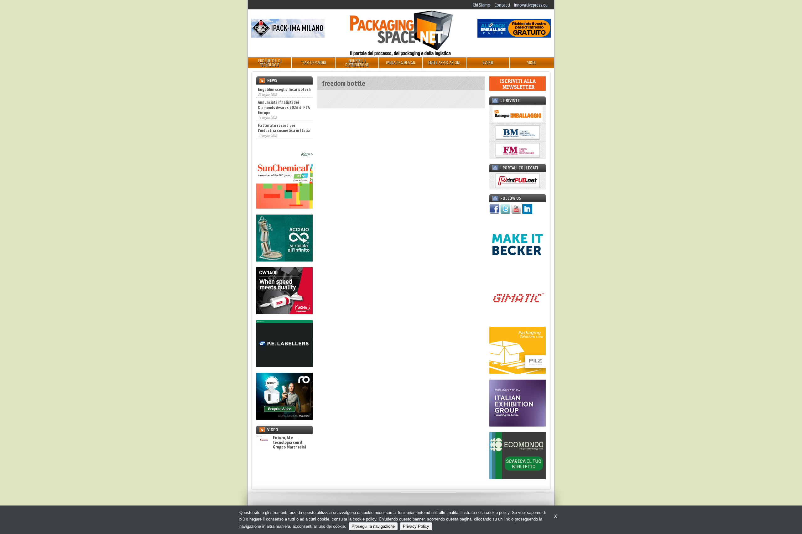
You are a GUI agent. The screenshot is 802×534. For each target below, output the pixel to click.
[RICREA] (284, 260)
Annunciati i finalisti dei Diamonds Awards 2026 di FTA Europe (284, 102)
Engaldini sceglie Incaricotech (284, 89)
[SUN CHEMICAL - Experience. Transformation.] (284, 207)
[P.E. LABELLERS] (284, 365)
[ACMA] (284, 312)
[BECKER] (517, 266)
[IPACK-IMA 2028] (288, 36)
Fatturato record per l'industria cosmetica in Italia (284, 123)
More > (307, 154)
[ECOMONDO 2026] (517, 477)
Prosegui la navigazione (373, 526)
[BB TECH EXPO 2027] (517, 425)
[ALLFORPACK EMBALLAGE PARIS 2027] (514, 36)
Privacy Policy (416, 526)
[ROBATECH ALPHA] (284, 418)
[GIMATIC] (517, 319)
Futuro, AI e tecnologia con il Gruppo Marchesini (289, 442)
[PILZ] (517, 372)
